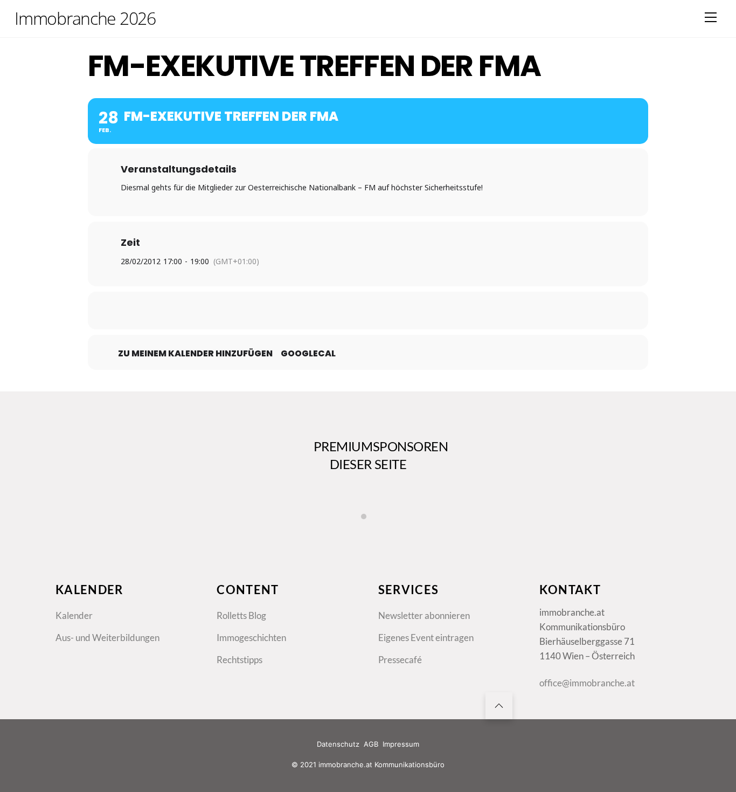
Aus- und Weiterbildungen (107, 637)
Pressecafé (400, 659)
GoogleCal (308, 353)
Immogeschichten (251, 637)
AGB (371, 744)
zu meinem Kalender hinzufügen (195, 353)
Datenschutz (338, 744)
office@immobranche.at (587, 682)
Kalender (74, 615)
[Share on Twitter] (341, 310)
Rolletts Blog (241, 615)
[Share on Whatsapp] (394, 310)
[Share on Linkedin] (368, 310)
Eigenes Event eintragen (426, 637)
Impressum (401, 744)
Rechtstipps (239, 659)
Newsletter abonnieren (424, 615)
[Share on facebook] (314, 310)
